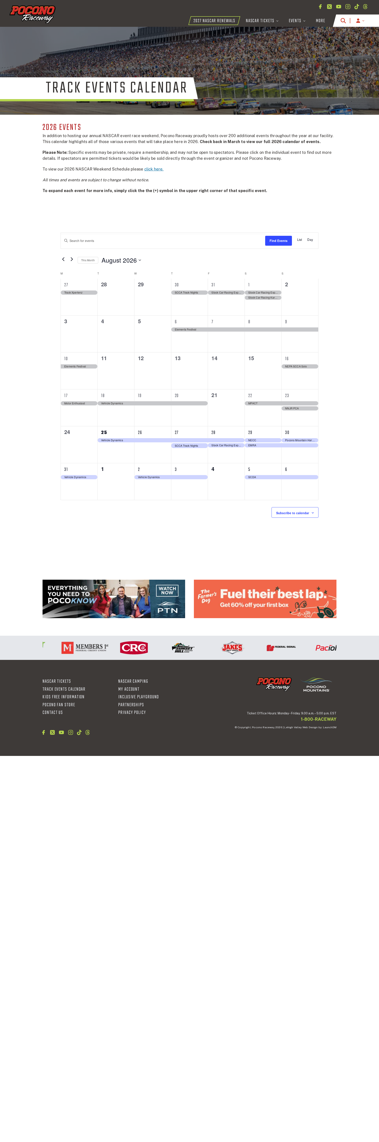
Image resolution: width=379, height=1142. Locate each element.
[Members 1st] (69, 647)
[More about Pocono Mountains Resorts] (316, 684)
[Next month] (71, 259)
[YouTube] (338, 6)
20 (177, 395)
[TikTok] (356, 6)
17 (66, 395)
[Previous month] (63, 259)
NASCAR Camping (133, 681)
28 (213, 432)
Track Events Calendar (64, 689)
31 (213, 285)
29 (250, 432)
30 (177, 285)
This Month (88, 260)
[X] (329, 6)
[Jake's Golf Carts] (216, 647)
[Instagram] (347, 6)
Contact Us (53, 712)
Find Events (279, 240)
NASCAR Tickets (57, 681)
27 (66, 285)
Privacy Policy (132, 712)
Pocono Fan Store (59, 705)
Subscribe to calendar (292, 513)
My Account (128, 689)
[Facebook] (320, 6)
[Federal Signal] (265, 647)
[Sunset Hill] (167, 647)
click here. (154, 169)
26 (140, 432)
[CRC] (118, 647)
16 (287, 359)
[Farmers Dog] (265, 599)
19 (140, 395)
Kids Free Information (64, 697)
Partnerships (131, 705)
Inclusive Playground (138, 697)
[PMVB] (114, 599)
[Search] (343, 21)
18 (103, 395)
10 (66, 359)
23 (287, 395)
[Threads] (365, 6)
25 (104, 432)
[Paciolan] (315, 647)
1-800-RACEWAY (318, 719)
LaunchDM (329, 727)
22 (250, 395)
